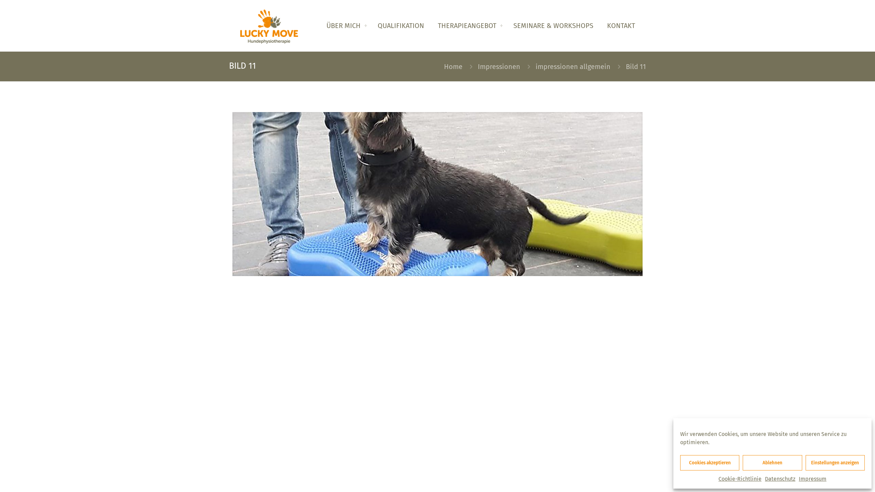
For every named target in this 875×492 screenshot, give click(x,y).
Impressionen (499, 67)
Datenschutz (780, 479)
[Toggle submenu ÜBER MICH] (365, 25)
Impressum (812, 479)
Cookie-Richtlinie (740, 479)
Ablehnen (772, 463)
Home (453, 67)
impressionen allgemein (573, 67)
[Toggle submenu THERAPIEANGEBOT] (501, 25)
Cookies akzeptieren (710, 463)
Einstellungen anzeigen (835, 463)
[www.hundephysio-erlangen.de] (269, 25)
